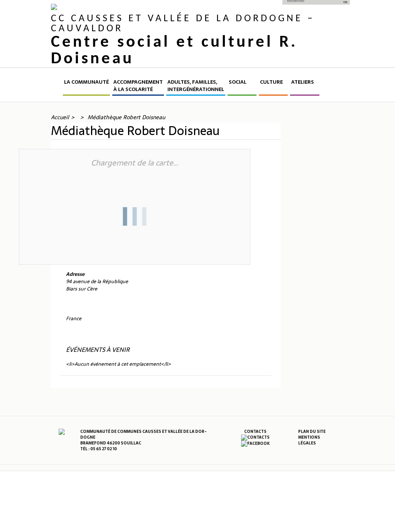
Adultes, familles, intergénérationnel (195, 85)
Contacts (255, 431)
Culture (271, 82)
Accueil (56, 87)
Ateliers (302, 82)
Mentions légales (309, 440)
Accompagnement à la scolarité (138, 85)
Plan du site (312, 431)
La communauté (86, 82)
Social (237, 82)
